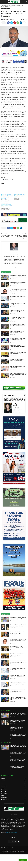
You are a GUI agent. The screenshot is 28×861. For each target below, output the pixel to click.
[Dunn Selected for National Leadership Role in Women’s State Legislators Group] (5, 277)
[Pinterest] (14, 22)
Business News (7, 5)
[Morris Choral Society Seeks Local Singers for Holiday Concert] (5, 655)
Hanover (8, 8)
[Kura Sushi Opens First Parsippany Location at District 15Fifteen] (5, 361)
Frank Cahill (6, 19)
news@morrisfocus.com (11, 832)
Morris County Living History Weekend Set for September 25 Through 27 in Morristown (17, 326)
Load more (14, 704)
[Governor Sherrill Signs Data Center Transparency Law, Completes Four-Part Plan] (5, 663)
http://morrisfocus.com (14, 254)
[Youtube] (19, 841)
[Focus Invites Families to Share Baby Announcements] (5, 368)
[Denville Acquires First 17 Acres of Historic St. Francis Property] (5, 634)
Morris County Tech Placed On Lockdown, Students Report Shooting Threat (21, 237)
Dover (3, 328)
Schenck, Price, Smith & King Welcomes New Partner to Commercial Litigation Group (18, 291)
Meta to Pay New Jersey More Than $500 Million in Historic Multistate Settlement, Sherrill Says (17, 339)
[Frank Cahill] (2, 19)
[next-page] (4, 380)
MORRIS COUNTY (5, 614)
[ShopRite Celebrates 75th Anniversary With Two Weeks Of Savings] (5, 354)
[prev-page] (2, 380)
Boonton (3, 300)
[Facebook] (8, 22)
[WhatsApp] (17, 22)
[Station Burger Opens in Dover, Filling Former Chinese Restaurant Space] (5, 305)
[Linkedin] (21, 22)
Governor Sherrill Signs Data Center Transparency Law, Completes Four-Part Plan (18, 662)
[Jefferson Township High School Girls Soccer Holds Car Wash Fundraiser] (5, 684)
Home (2, 5)
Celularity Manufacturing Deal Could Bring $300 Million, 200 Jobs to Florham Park (18, 319)
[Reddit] (12, 841)
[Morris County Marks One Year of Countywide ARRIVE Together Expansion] (5, 648)
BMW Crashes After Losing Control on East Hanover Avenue (19, 196)
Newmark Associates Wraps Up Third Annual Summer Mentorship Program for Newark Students (17, 346)
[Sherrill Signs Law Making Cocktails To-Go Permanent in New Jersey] (5, 312)
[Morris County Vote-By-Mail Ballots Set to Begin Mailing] (5, 298)
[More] (24, 22)
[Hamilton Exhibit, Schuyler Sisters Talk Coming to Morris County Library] (5, 284)
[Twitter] (11, 22)
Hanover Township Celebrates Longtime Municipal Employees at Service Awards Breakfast (18, 374)
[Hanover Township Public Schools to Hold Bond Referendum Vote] (5, 333)
